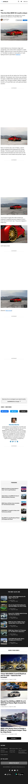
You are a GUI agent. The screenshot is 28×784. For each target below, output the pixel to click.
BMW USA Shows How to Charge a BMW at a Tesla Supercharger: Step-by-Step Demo (14, 730)
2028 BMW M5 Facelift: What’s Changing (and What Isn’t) (16, 639)
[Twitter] (13, 441)
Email (24, 411)
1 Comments (25, 20)
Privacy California (4, 754)
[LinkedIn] (17, 441)
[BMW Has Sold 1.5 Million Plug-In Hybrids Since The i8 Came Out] (4, 621)
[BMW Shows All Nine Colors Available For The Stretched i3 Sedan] (23, 502)
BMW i (2, 10)
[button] (25, 306)
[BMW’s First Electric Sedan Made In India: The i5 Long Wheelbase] (23, 487)
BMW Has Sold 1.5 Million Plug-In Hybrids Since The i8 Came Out (16, 622)
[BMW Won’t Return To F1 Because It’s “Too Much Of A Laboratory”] (4, 630)
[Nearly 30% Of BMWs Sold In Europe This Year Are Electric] (4, 613)
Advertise (3, 750)
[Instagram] (15, 441)
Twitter (14, 411)
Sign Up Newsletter (23, 750)
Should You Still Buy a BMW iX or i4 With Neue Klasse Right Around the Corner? (13, 703)
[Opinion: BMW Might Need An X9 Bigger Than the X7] (4, 596)
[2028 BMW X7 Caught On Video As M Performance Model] (23, 509)
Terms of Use (12, 750)
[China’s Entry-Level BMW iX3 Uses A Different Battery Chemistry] (23, 494)
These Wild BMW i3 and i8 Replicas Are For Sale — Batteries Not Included (13, 675)
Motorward (9, 310)
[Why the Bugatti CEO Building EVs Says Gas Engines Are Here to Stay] (4, 605)
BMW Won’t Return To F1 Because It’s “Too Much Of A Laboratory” (17, 631)
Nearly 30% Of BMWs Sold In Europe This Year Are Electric (17, 614)
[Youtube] (15, 770)
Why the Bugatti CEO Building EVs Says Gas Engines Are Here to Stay (17, 605)
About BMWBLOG (4, 748)
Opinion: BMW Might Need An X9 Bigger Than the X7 (16, 597)
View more (13, 738)
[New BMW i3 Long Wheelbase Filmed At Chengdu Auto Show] (23, 516)
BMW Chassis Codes (14, 748)
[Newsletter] (21, 1)
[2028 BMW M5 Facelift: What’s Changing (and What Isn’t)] (4, 638)
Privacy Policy (12, 751)
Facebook (5, 411)
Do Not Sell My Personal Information (23, 752)
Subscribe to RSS (4, 751)
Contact (20, 748)
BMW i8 (18, 54)
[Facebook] (10, 441)
